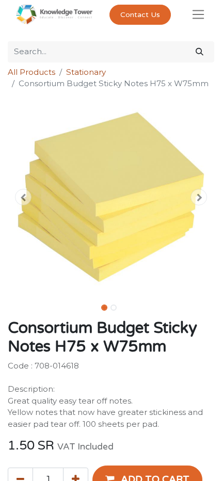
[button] (23, 197)
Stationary (86, 72)
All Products (31, 72)
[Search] (199, 51)
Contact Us (140, 14)
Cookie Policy (140, 435)
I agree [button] (196, 465)
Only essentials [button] (149, 465)
